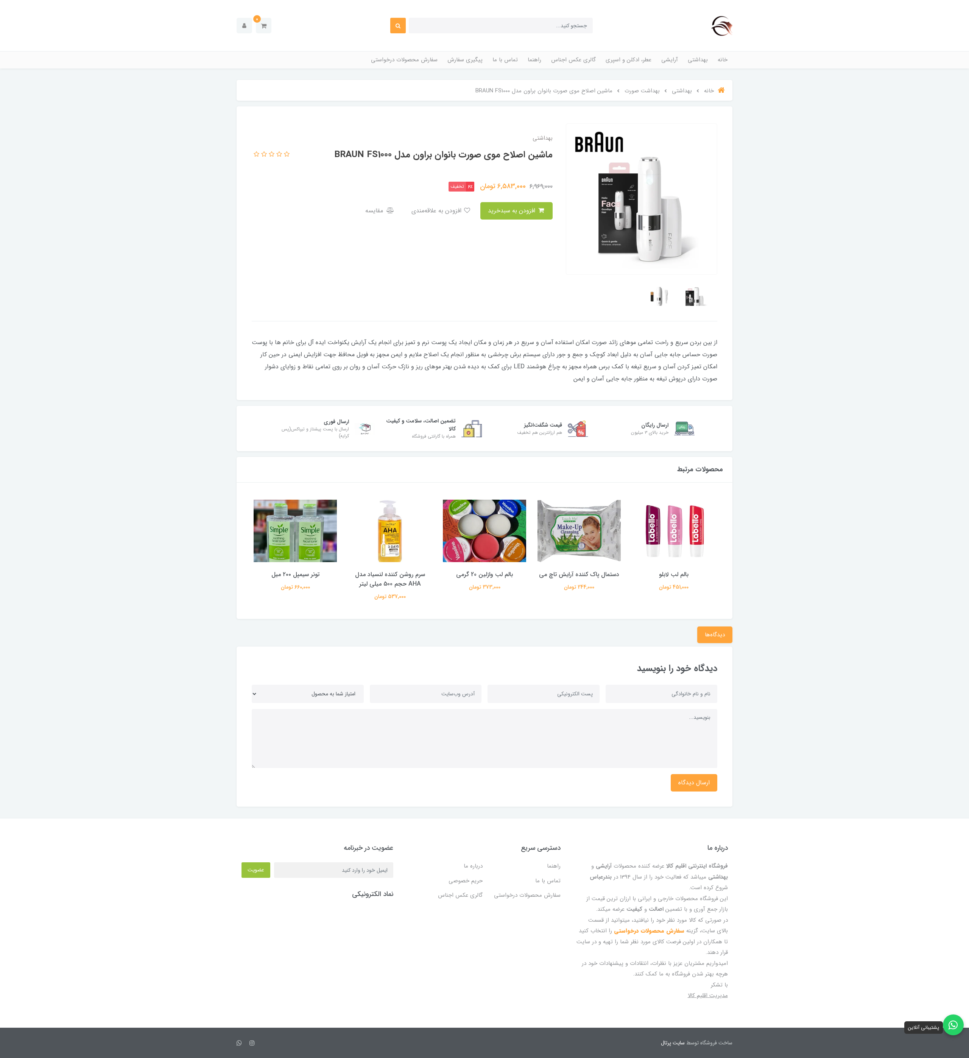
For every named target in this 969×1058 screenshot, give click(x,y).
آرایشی (669, 59)
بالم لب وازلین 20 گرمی (484, 574)
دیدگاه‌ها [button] (715, 634)
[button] (263, 25)
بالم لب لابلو (674, 574)
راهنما (534, 59)
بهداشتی (698, 59)
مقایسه (375, 210)
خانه (723, 59)
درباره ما (473, 866)
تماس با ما (505, 59)
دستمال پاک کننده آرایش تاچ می (579, 574)
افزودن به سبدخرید (512, 210)
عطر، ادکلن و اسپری (628, 59)
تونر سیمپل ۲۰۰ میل (295, 574)
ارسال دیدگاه (694, 782)
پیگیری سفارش (465, 59)
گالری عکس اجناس (573, 59)
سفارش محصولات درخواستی (404, 59)
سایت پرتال (673, 1043)
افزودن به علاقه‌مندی (437, 210)
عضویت (256, 870)
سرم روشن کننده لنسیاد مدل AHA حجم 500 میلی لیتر (390, 579)
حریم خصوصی (466, 880)
